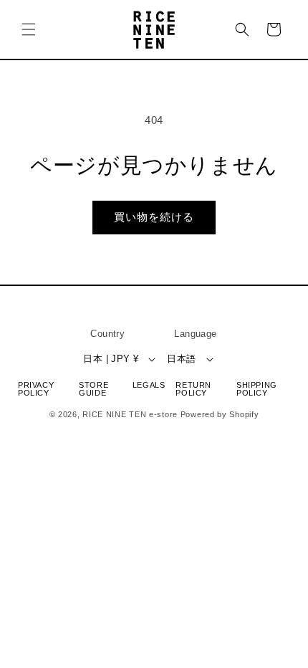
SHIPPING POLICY (256, 389)
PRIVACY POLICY (36, 389)
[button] (28, 29)
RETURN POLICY (193, 389)
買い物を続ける (154, 217)
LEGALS (149, 385)
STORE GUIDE (93, 389)
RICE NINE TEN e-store (130, 414)
